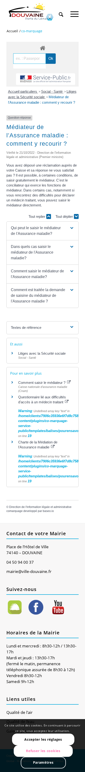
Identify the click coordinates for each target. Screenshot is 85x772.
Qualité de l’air (19, 712)
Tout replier (37, 216)
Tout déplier (64, 216)
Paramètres (43, 762)
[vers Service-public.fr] (45, 79)
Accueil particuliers (23, 91)
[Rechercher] (61, 12)
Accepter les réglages (43, 739)
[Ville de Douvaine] (35, 11)
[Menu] (74, 12)
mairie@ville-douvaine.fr (28, 571)
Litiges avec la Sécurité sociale (42, 353)
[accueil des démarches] (42, 47)
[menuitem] (61, 10)
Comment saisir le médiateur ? (42, 383)
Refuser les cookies (43, 751)
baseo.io (48, 511)
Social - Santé (52, 91)
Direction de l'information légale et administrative (40, 507)
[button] (42, 231)
